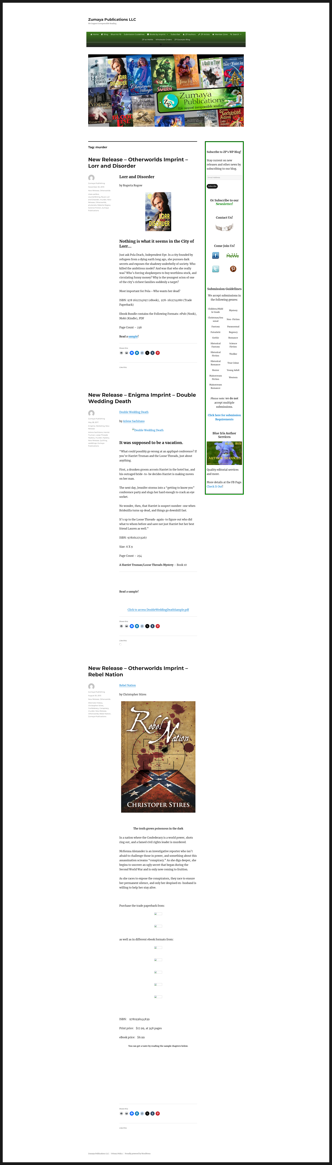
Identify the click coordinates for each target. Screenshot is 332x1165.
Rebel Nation (127, 685)
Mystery (106, 438)
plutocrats (92, 205)
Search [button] (236, 34)
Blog (106, 34)
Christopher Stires (95, 705)
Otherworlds (105, 190)
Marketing (100, 426)
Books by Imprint (157, 34)
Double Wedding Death (133, 412)
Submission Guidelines (134, 34)
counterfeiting (94, 197)
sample (133, 336)
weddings (92, 443)
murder (103, 200)
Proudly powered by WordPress (138, 1154)
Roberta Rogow (103, 205)
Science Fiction (94, 208)
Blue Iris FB (116, 34)
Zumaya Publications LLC (112, 19)
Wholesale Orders (164, 39)
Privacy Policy (117, 1154)
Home (96, 34)
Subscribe (212, 186)
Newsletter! (224, 204)
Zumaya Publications (97, 716)
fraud (103, 197)
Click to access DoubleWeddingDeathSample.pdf (158, 609)
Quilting (103, 440)
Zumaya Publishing (96, 183)
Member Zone (221, 34)
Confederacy (93, 708)
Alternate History (95, 703)
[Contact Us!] (224, 228)
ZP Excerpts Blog (182, 39)
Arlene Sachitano (134, 421)
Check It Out (214, 486)
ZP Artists (205, 34)
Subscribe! (175, 34)
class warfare (93, 194)
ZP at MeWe (147, 39)
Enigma (91, 426)
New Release (93, 190)
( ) (167, 44)
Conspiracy (104, 708)
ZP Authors (190, 34)
